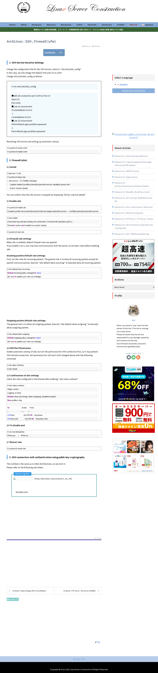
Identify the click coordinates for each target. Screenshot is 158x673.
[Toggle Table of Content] (59, 52)
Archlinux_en (13, 599)
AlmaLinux (51, 24)
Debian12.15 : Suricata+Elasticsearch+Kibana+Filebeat (132, 184)
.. (156, 24)
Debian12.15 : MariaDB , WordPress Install (132, 192)
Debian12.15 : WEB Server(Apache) (129, 213)
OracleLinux (106, 24)
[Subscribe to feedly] (133, 357)
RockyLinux (37, 24)
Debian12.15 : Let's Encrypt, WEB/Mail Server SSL (133, 199)
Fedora (79, 24)
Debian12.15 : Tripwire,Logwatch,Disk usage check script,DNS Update (133, 163)
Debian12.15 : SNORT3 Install (127, 171)
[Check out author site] (129, 357)
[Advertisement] (54, 298)
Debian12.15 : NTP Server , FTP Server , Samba (134, 219)
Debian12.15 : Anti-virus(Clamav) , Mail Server (134, 207)
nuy (133, 320)
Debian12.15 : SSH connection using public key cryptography (134, 226)
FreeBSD (120, 24)
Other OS (133, 24)
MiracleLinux (66, 24)
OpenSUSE (92, 24)
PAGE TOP (80, 659)
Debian (24, 24)
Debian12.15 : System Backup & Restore (131, 156)
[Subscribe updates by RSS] (138, 357)
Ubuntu (12, 24)
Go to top (97, 538)
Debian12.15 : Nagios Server (126, 177)
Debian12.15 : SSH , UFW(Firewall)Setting (132, 234)
